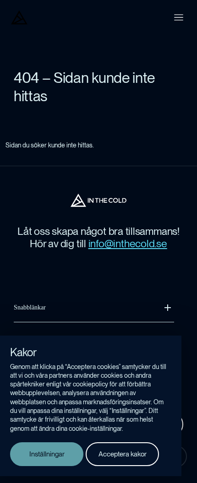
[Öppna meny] (178, 17)
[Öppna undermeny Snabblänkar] (167, 307)
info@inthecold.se (127, 243)
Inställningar (47, 454)
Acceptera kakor (122, 454)
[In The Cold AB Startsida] (98, 200)
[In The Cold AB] (19, 17)
